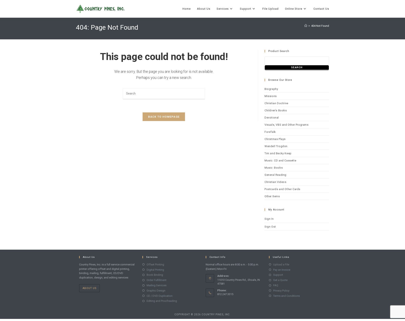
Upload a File (281, 264)
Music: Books (274, 167)
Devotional (272, 117)
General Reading (275, 174)
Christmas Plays (275, 139)
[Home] (305, 25)
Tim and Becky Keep (278, 153)
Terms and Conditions (286, 295)
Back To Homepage (164, 116)
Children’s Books (276, 110)
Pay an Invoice (281, 269)
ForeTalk (270, 131)
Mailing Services (156, 285)
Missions (271, 96)
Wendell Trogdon (276, 146)
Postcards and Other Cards (282, 189)
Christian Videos (275, 182)
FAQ (275, 285)
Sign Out (270, 226)
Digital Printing (155, 269)
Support (278, 274)
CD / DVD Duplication (160, 295)
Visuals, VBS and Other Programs (287, 124)
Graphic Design (156, 290)
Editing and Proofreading (162, 300)
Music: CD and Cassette (280, 160)
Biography (271, 89)
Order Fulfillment (156, 280)
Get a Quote (280, 280)
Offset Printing (155, 264)
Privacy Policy (281, 290)
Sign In (269, 218)
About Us (89, 288)
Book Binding (155, 274)
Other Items (272, 196)
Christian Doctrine (276, 103)
